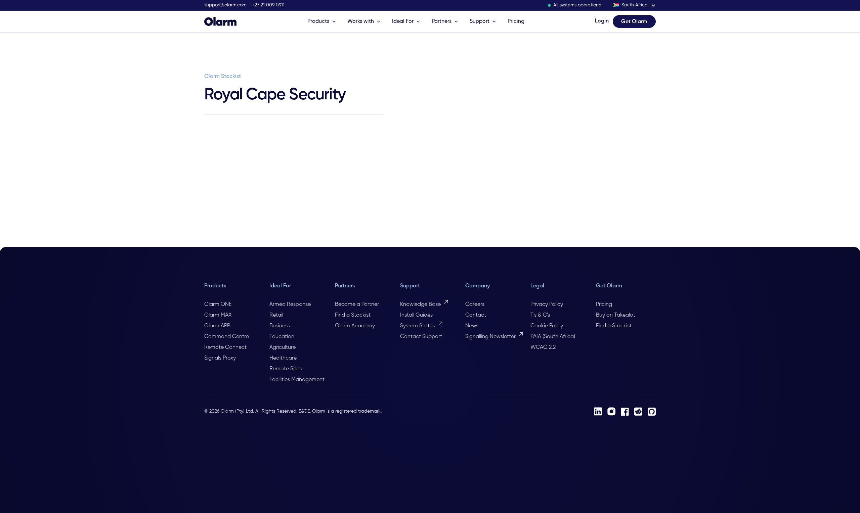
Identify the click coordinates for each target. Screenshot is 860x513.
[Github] (652, 412)
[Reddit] (638, 411)
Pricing (516, 21)
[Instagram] (611, 411)
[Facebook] (625, 412)
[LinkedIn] (598, 411)
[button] (634, 5)
